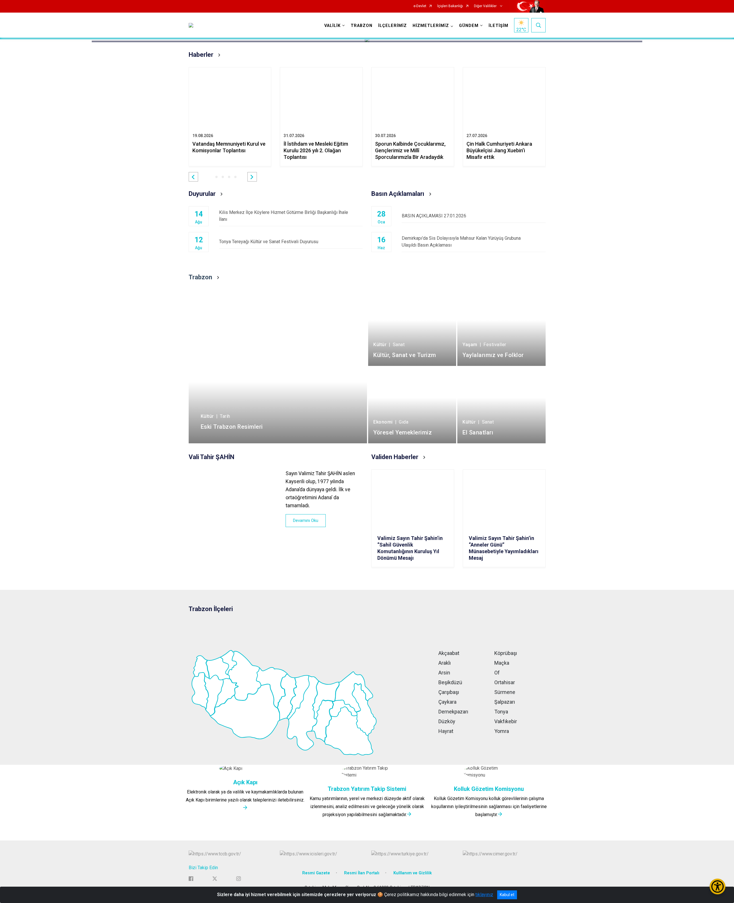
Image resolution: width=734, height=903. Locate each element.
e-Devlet (419, 6)
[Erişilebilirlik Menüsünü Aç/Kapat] (717, 886)
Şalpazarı (504, 702)
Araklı (444, 663)
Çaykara (447, 702)
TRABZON (361, 25)
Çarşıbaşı (448, 692)
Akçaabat (448, 653)
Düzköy (446, 721)
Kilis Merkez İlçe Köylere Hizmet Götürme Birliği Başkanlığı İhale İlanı (283, 216)
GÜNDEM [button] (469, 25)
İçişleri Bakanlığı (450, 6)
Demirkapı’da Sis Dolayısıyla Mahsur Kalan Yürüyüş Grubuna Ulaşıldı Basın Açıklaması (461, 241)
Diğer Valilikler (485, 6)
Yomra (501, 731)
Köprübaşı (505, 653)
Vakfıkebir (505, 721)
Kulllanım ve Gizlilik (412, 873)
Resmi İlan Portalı (361, 873)
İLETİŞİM (498, 25)
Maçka (501, 663)
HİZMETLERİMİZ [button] (431, 25)
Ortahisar (504, 682)
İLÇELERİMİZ (392, 25)
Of (497, 673)
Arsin (444, 673)
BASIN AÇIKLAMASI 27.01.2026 (434, 216)
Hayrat (445, 731)
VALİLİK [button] (332, 25)
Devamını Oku (305, 520)
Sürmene (504, 692)
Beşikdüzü (450, 682)
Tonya (501, 712)
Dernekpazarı (453, 712)
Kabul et (507, 894)
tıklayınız (484, 894)
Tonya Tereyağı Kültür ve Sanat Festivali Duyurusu (268, 241)
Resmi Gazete (316, 873)
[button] (193, 177)
